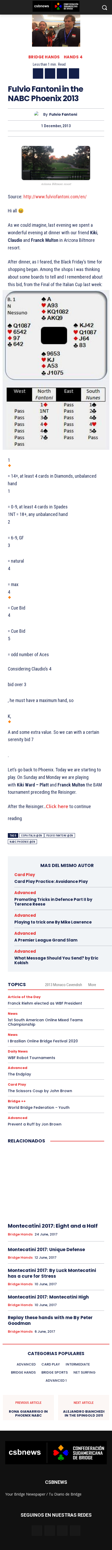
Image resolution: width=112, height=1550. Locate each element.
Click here (57, 806)
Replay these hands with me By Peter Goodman (50, 1320)
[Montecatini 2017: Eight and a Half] (56, 1183)
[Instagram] (50, 1531)
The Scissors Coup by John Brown (40, 1090)
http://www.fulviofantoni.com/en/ (55, 196)
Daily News (18, 1051)
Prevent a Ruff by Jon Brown (34, 1124)
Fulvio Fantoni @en (59, 835)
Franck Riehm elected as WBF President (45, 1003)
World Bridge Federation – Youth (39, 1107)
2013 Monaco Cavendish (63, 984)
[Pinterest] (62, 73)
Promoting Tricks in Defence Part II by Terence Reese (53, 902)
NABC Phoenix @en (22, 841)
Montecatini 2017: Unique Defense (46, 1249)
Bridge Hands (44, 57)
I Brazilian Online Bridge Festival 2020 (43, 1041)
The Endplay (19, 1074)
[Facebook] (38, 73)
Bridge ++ (17, 1101)
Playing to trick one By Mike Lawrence (53, 922)
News (13, 1013)
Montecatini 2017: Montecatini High (48, 1297)
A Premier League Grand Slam (45, 940)
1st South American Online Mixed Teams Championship (45, 1022)
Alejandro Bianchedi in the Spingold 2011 (83, 1414)
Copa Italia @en (31, 835)
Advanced (25, 893)
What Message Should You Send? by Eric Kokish (56, 960)
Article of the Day (24, 997)
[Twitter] (50, 73)
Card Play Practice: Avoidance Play (51, 881)
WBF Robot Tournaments (31, 1057)
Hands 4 (73, 57)
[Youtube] (75, 1531)
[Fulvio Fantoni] (38, 114)
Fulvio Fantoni (63, 114)
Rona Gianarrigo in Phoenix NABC (28, 1414)
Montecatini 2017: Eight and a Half (53, 1225)
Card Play (24, 875)
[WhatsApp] (74, 73)
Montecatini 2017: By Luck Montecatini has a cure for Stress (52, 1273)
